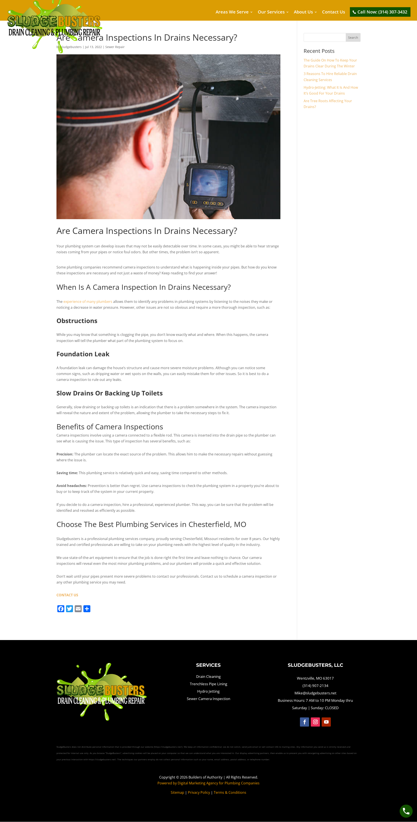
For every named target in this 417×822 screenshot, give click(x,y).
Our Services (271, 12)
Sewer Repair (115, 47)
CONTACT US (67, 595)
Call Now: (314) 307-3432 (382, 12)
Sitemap (177, 792)
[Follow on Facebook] (304, 722)
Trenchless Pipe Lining (208, 683)
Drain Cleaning (208, 676)
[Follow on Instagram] (315, 722)
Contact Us (333, 12)
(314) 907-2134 (315, 685)
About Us (303, 12)
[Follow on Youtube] (326, 722)
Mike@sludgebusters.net (315, 692)
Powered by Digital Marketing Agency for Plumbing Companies (208, 783)
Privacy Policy (199, 792)
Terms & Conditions (230, 792)
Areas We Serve (232, 12)
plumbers (87, 301)
